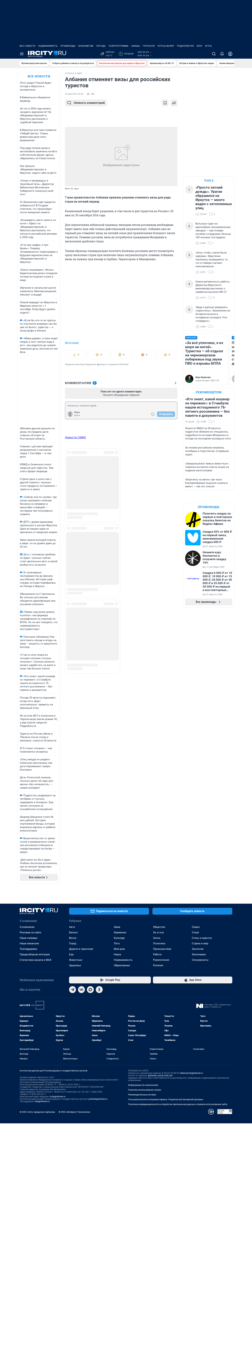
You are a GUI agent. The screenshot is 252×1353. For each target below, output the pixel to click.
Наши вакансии (29, 943)
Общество (159, 927)
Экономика (199, 954)
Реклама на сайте (30, 932)
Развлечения (161, 959)
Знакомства (86, 46)
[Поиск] (214, 54)
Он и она (158, 932)
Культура (119, 938)
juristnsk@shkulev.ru (97, 1099)
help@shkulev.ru (42, 1101)
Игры (208, 46)
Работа (157, 954)
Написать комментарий (89, 102)
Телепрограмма (119, 46)
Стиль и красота (202, 938)
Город (72, 943)
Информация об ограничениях (143, 1085)
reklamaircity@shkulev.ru (191, 1073)
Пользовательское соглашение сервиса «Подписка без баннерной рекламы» (165, 1099)
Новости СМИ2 (75, 437)
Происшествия (162, 948)
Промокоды (68, 46)
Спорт (195, 932)
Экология (197, 948)
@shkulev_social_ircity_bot (160, 1075)
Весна (72, 938)
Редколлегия (185, 46)
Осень (156, 938)
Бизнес (73, 932)
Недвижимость (48, 46)
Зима (117, 927)
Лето (117, 943)
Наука (117, 954)
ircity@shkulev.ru (57, 1096)
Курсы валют (166, 46)
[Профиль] (230, 54)
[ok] (99, 989)
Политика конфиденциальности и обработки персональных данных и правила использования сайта (177, 1104)
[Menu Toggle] (22, 54)
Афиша (135, 46)
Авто (72, 927)
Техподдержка (28, 948)
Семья (196, 927)
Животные (75, 959)
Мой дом (119, 948)
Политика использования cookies (144, 1090)
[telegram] (72, 989)
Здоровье (75, 965)
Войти (77, 415)
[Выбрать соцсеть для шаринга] (174, 102)
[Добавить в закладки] (165, 102)
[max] (90, 989)
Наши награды (29, 938)
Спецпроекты (200, 959)
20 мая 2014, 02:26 (74, 94)
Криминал (120, 932)
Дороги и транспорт (81, 948)
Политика (159, 943)
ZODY (199, 46)
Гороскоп (149, 46)
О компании (27, 927)
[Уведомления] (222, 54)
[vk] (81, 989)
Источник (72, 343)
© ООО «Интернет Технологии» (75, 1112)
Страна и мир (200, 943)
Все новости (27, 46)
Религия (158, 965)
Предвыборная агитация (35, 954)
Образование (122, 965)
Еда (71, 954)
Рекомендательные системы (142, 1095)
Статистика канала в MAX (35, 959)
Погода (101, 46)
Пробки (127, 53)
